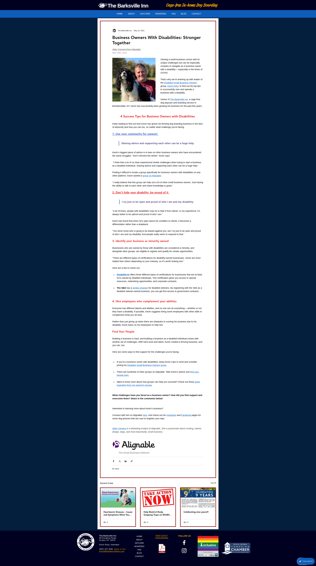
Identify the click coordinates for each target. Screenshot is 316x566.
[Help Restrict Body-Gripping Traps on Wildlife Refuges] (158, 498)
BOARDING (139, 546)
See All (213, 483)
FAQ (139, 550)
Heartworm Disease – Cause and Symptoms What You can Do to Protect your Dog (117, 513)
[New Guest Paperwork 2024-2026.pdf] (162, 548)
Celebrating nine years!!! (196, 512)
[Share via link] (131, 461)
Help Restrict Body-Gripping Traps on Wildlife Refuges (157, 513)
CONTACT (139, 556)
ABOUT (139, 540)
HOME (139, 536)
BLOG (139, 553)
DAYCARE (139, 543)
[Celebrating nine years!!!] (198, 498)
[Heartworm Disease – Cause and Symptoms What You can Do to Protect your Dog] (117, 498)
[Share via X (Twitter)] (119, 461)
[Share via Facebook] (113, 461)
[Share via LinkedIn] (125, 461)
